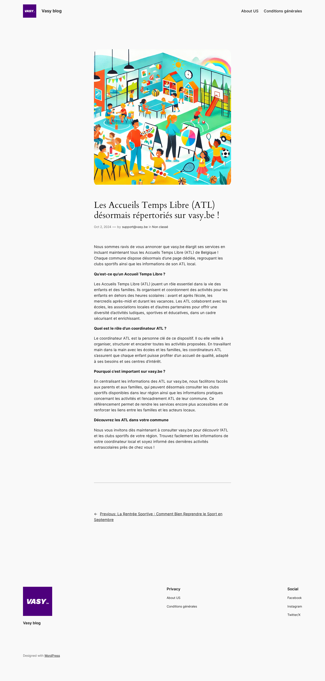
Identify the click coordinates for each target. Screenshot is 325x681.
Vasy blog (52, 10)
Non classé (160, 227)
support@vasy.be (135, 227)
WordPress (52, 655)
